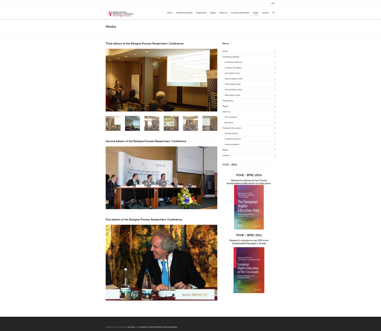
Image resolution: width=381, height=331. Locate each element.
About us (223, 12)
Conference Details (184, 12)
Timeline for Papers (233, 67)
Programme (201, 12)
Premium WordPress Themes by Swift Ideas (162, 327)
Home (169, 12)
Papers (213, 12)
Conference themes (233, 62)
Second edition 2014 (234, 78)
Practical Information (240, 12)
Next (214, 80)
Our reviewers (231, 117)
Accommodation (232, 144)
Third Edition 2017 (233, 84)
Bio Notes (229, 122)
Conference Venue (233, 139)
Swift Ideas (131, 327)
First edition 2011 (232, 73)
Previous (108, 80)
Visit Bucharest (231, 133)
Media (255, 12)
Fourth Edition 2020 (233, 89)
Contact (265, 12)
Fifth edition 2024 (232, 95)
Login (273, 3)
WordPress (143, 327)
